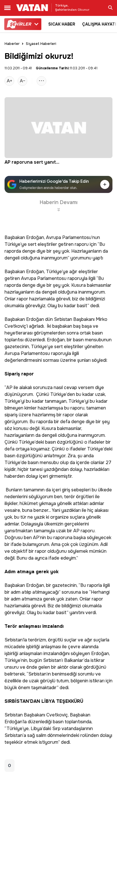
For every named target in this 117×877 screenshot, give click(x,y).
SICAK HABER (61, 24)
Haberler (12, 43)
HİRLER (20, 24)
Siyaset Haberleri (41, 43)
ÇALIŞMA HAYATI (99, 24)
